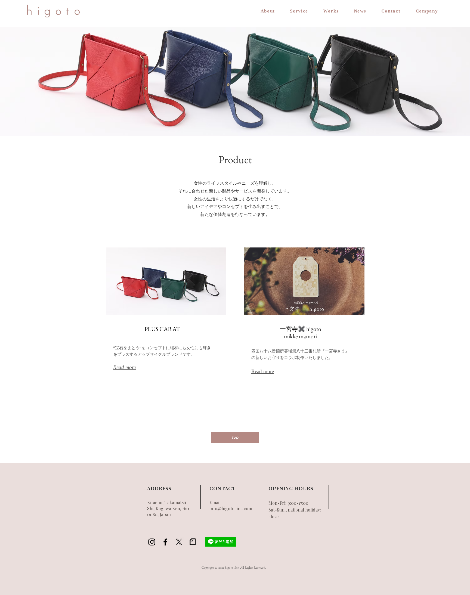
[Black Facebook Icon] (165, 542)
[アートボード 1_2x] (192, 542)
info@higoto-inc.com (230, 508)
